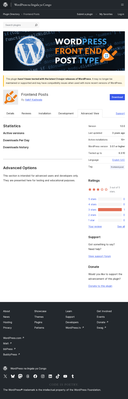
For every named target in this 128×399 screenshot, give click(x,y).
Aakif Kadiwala (33, 99)
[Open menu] (123, 4)
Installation (45, 113)
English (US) (118, 160)
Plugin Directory (11, 14)
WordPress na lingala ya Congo (28, 368)
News (6, 316)
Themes (39, 316)
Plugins (38, 322)
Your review (95, 226)
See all (121, 226)
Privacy (7, 327)
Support (120, 113)
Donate (102, 322)
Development (66, 113)
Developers (72, 322)
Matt (7, 343)
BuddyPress (11, 354)
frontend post (117, 167)
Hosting (7, 322)
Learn (69, 311)
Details (10, 113)
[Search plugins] (36, 25)
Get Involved (104, 311)
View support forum (99, 256)
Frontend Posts (34, 94)
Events (101, 316)
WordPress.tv (75, 327)
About (6, 311)
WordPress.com (13, 338)
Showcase (40, 311)
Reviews (26, 113)
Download (117, 97)
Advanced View (90, 113)
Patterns (39, 327)
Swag (101, 327)
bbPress (9, 349)
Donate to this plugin (100, 285)
